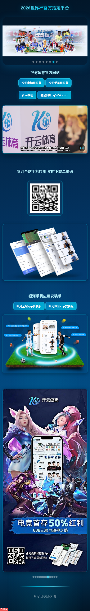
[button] (7, 480)
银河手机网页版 (58, 82)
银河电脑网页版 (31, 82)
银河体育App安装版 (61, 306)
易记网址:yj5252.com (54, 95)
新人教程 (27, 95)
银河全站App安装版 (29, 306)
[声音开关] (82, 148)
